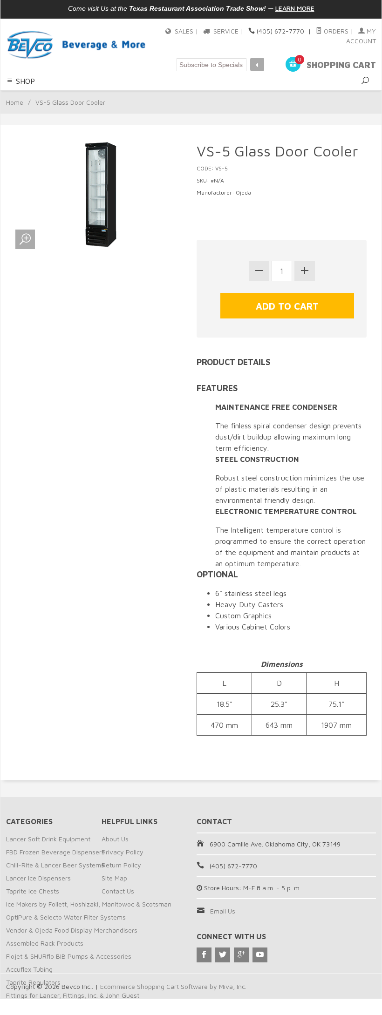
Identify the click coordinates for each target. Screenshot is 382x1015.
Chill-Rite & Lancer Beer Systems (55, 865)
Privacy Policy (122, 852)
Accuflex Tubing (29, 969)
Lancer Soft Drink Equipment (48, 839)
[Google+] (241, 954)
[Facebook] (204, 954)
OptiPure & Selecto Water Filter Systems (66, 917)
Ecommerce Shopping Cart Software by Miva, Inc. (173, 986)
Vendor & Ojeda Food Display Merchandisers (71, 930)
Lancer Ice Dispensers (38, 878)
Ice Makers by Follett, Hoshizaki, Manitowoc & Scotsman (88, 904)
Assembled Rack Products (44, 943)
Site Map (114, 878)
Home (14, 102)
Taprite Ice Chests (32, 891)
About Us (115, 839)
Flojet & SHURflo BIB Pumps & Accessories (68, 956)
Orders (335, 31)
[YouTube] (259, 954)
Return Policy (121, 865)
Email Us (222, 911)
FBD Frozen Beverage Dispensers (55, 852)
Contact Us (118, 891)
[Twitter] (222, 954)
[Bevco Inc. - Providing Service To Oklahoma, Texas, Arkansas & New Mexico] (76, 44)
